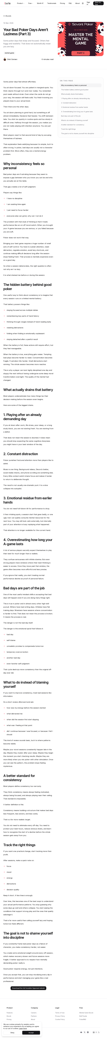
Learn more (23, 1028)
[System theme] (93, 1032)
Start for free (98, 3)
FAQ (70, 3)
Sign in (88, 3)
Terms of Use (59, 1013)
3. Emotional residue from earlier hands (74, 107)
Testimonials (51, 3)
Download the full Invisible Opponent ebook (28, 988)
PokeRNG (82, 1019)
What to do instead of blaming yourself (74, 120)
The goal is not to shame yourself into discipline (77, 133)
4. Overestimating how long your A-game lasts (77, 111)
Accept (31, 1033)
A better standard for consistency (72, 125)
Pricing (62, 3)
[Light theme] (96, 1032)
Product (20, 3)
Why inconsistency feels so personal (74, 85)
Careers (33, 1013)
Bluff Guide (83, 1016)
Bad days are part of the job (71, 116)
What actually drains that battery (72, 94)
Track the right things (68, 129)
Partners (34, 1016)
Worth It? (40, 3)
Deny (12, 1033)
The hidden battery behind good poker (75, 90)
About (77, 3)
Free (30, 3)
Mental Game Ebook (86, 1013)
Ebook (9, 1016)
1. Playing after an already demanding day (75, 98)
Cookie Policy (60, 1019)
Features (10, 1013)
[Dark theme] (98, 1032)
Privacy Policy (60, 1016)
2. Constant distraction (68, 103)
